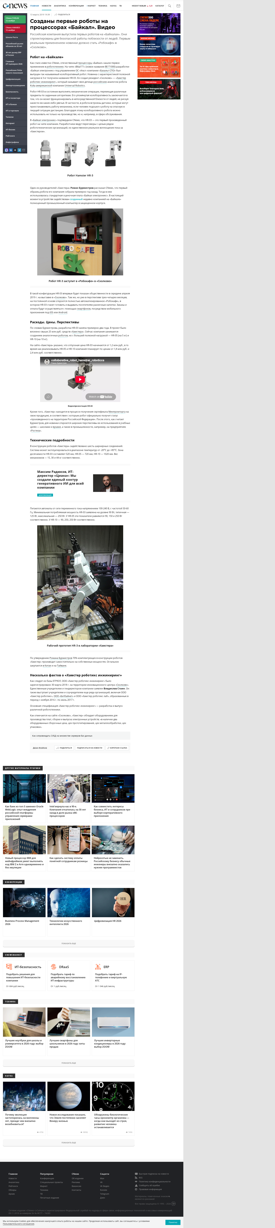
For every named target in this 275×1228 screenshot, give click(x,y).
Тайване (61, 665)
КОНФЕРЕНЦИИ (76, 6)
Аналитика (60, 6)
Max (102, 1178)
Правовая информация (150, 1189)
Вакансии (76, 1186)
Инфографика (12, 142)
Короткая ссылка (118, 748)
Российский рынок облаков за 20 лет (14, 44)
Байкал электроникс (44, 120)
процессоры (85, 62)
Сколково (60, 297)
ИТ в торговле (12, 110)
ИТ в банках (11, 104)
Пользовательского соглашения (18, 1223)
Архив (12, 1193)
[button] (169, 6)
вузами (57, 426)
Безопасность (12, 91)
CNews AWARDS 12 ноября (13, 28)
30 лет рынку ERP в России (13, 53)
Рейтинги (10, 136)
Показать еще (69, 943)
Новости (13, 1178)
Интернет (10, 123)
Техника (44, 1190)
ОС (77, 70)
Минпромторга (116, 411)
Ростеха (35, 430)
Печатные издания (49, 1197)
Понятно (173, 1222)
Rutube (103, 1190)
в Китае (47, 665)
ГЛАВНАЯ (34, 6)
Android (62, 312)
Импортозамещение (15, 85)
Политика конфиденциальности (154, 1181)
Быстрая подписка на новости (154, 1173)
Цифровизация (13, 79)
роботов (63, 335)
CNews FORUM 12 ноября (12, 19)
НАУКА (113, 6)
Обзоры (12, 1190)
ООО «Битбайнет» (63, 696)
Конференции (47, 1178)
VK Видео (104, 1186)
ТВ (120, 6)
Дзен (102, 1197)
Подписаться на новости (89, 748)
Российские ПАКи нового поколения (14, 71)
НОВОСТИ (46, 6)
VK (101, 1182)
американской (44, 85)
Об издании (78, 1178)
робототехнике (55, 66)
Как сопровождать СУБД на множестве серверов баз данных (62, 735)
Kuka (32, 85)
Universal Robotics (75, 85)
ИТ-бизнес (10, 129)
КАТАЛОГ (159, 6)
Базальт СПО (107, 70)
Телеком (9, 117)
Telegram (104, 1193)
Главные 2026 (14, 62)
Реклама (76, 1182)
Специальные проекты (51, 1182)
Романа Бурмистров (61, 658)
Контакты (76, 1190)
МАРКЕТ (92, 6)
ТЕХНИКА (102, 6)
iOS (51, 312)
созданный (76, 199)
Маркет (44, 1186)
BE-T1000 (110, 66)
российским (100, 81)
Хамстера (77, 331)
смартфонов (84, 308)
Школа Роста (12, 37)
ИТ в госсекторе (13, 98)
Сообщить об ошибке (149, 1185)
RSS (141, 1177)
